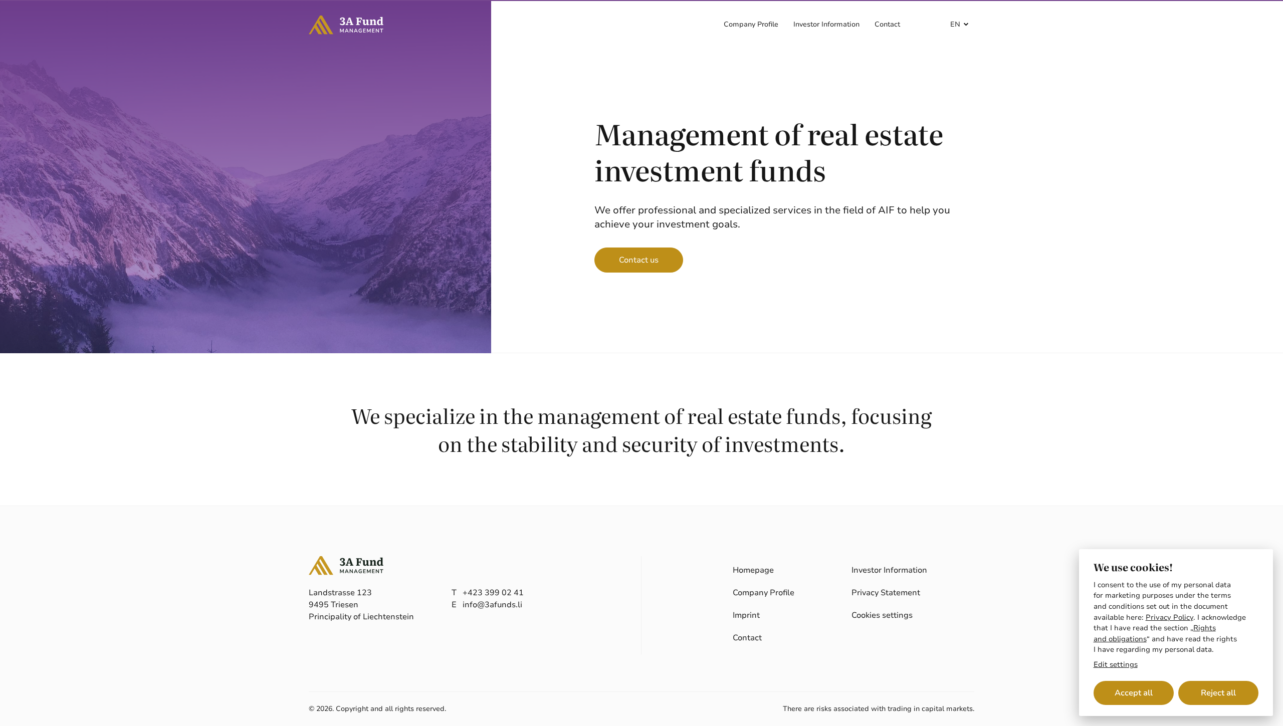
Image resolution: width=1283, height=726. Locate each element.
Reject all (1218, 692)
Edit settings (1116, 664)
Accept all (1134, 692)
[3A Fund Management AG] (346, 25)
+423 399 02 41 (493, 592)
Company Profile (751, 24)
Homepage (753, 570)
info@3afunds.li (492, 604)
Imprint (746, 615)
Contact (887, 24)
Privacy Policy (1169, 617)
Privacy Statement (885, 592)
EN (955, 24)
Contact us (639, 260)
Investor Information (826, 24)
